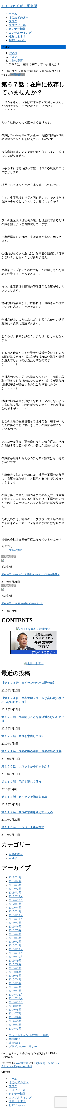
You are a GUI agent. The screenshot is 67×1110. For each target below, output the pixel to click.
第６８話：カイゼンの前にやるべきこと (22, 603)
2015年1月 (15, 990)
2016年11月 (16, 919)
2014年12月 (16, 994)
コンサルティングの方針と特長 (29, 1035)
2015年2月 (15, 987)
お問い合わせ (17, 1105)
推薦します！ (17, 1101)
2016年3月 (15, 937)
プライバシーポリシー (23, 1046)
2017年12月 (16, 896)
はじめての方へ (19, 1082)
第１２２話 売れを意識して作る (22, 736)
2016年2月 (15, 941)
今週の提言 (17, 74)
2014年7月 (15, 1013)
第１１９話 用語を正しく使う (21, 781)
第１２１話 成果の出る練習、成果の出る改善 (31, 751)
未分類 (13, 858)
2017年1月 (15, 911)
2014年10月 (16, 1002)
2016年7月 (15, 922)
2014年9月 (15, 1005)
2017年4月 (15, 907)
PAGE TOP (62, 1073)
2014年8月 (15, 1009)
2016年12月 (16, 915)
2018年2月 (15, 888)
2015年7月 (15, 968)
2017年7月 (15, 903)
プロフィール (17, 1089)
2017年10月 (16, 900)
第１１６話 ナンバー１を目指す (22, 827)
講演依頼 (14, 1042)
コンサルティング (20, 1097)
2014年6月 (15, 1017)
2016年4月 (15, 934)
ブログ (13, 1086)
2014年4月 (15, 1024)
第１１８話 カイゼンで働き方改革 (24, 796)
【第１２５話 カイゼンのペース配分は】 (28, 682)
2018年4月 (15, 881)
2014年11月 (16, 998)
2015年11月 (16, 953)
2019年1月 (15, 877)
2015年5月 (15, 975)
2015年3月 (15, 983)
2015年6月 (15, 971)
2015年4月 (15, 979)
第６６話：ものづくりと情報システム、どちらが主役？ (30, 574)
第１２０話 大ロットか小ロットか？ (25, 766)
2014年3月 (15, 1028)
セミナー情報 (17, 1093)
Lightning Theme (44, 1062)
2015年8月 (15, 964)
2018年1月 (15, 892)
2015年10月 (16, 956)
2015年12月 (16, 949)
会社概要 (14, 1039)
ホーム (13, 1078)
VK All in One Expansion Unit (31, 1064)
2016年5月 (15, 930)
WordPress (22, 1062)
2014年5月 (15, 1021)
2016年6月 (15, 926)
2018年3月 (15, 885)
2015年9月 (15, 960)
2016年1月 (15, 945)
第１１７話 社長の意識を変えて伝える (27, 812)
